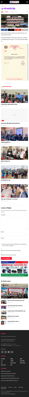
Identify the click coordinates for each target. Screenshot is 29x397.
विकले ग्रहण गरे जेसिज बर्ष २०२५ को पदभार (9, 199)
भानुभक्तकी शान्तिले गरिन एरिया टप (13, 321)
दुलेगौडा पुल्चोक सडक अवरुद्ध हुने (13, 316)
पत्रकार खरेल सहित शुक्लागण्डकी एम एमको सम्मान (10, 123)
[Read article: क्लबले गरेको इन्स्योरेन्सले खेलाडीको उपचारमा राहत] (3, 302)
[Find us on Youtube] (8, 352)
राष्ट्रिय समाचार (13, 363)
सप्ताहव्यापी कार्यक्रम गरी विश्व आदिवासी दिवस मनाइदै (16, 311)
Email (2, 238)
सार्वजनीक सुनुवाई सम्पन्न (5, 142)
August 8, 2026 (11, 307)
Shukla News (8, 391)
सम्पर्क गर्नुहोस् (20, 387)
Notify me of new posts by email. (8, 255)
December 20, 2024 (11, 317)
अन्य (5, 6)
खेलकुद (11, 358)
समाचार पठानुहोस (3, 387)
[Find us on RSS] (12, 352)
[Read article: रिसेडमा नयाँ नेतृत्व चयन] (14, 153)
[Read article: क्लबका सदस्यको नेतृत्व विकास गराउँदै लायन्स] (3, 307)
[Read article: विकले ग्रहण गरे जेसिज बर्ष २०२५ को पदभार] (14, 191)
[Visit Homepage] (14, 2)
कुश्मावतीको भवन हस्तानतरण (6, 371)
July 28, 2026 (10, 302)
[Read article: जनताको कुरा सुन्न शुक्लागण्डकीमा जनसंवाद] (14, 96)
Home (2, 6)
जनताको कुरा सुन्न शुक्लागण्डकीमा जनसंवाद (9, 104)
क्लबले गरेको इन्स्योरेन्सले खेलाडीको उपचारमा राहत (15, 300)
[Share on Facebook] (4, 30)
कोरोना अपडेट (3, 365)
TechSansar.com (12, 393)
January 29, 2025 (5, 182)
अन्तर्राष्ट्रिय (3, 358)
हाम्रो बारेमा (10, 387)
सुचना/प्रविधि (22, 361)
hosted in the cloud (4, 393)
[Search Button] (27, 2)
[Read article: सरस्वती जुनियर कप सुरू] (14, 172)
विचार (11, 365)
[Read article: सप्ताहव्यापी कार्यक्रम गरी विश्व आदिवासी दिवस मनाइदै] (3, 312)
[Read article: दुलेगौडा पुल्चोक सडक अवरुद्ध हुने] (3, 317)
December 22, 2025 (5, 125)
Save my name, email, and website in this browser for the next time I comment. (14, 244)
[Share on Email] (18, 30)
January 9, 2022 (14, 11)
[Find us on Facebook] (2, 352)
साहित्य (21, 358)
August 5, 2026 (5, 297)
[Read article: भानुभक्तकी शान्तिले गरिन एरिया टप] (3, 323)
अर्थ (1, 363)
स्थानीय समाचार (22, 363)
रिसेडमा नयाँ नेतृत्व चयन (5, 161)
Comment (3, 215)
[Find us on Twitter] (5, 352)
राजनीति (11, 361)
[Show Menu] (1, 2)
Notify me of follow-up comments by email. (11, 250)
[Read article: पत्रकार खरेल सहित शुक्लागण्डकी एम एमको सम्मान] (14, 115)
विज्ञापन (15, 387)
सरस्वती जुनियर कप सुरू (5, 180)
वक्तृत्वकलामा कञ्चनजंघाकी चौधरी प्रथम (9, 295)
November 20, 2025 (5, 144)
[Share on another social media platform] (25, 30)
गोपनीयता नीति (3, 388)
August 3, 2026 (11, 312)
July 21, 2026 (10, 323)
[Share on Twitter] (11, 30)
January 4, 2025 (5, 200)
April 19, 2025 (4, 163)
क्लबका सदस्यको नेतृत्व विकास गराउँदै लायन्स (15, 305)
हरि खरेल (6, 11)
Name (3, 232)
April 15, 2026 (4, 106)
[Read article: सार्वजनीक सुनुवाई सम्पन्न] (14, 134)
